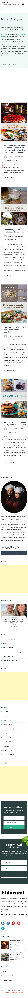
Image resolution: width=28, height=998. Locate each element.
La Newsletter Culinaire (10, 976)
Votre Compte (7, 980)
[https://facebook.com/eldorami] (3, 923)
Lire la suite (8, 177)
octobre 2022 (6, 724)
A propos (6, 971)
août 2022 (5, 733)
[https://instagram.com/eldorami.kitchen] (8, 923)
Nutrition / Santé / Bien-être (10, 652)
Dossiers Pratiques (8, 647)
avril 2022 (5, 737)
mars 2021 (6, 746)
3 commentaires (11, 432)
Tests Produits (7, 656)
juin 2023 (5, 716)
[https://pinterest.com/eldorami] (13, 923)
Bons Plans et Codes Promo (11, 660)
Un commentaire (11, 340)
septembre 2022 (7, 729)
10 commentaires (11, 239)
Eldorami (6, 2)
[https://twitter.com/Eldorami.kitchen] (3, 928)
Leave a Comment (12, 160)
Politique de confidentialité (15, 993)
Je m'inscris (13, 827)
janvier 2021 (6, 750)
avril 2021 (5, 742)
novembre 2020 (7, 754)
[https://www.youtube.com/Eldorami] (18, 923)
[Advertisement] (14, 83)
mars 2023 (6, 720)
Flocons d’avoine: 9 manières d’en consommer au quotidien (15, 329)
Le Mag (5, 643)
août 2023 (5, 711)
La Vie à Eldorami (14, 617)
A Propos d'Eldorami (14, 553)
